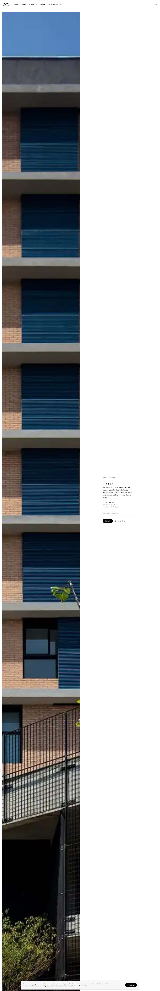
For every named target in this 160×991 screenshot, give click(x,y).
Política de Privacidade (99, 984)
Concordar (131, 985)
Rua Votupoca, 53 (109, 504)
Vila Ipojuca (112, 477)
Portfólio (23, 4)
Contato (42, 4)
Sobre (16, 4)
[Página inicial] (8, 4)
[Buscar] (156, 4)
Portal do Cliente (54, 4)
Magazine (33, 4)
